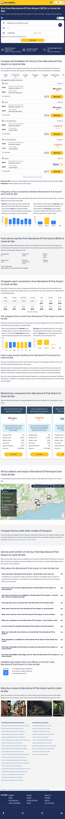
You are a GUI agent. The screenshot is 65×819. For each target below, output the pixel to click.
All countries (49, 803)
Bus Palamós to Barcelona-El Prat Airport (13, 751)
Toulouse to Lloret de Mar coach (41, 751)
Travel (29, 803)
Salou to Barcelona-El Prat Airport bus (12, 766)
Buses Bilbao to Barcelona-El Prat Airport (13, 734)
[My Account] (50, 2)
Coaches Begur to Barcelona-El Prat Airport (13, 731)
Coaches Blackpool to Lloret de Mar (42, 725)
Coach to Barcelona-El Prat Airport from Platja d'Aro (15, 763)
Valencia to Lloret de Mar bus (40, 754)
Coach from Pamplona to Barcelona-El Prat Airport (15, 754)
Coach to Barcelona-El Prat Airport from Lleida (14, 746)
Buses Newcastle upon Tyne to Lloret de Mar (44, 746)
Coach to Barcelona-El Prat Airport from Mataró (14, 748)
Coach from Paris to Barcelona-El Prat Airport (14, 757)
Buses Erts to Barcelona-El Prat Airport (12, 743)
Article (47, 800)
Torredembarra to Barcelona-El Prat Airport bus (14, 771)
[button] (49, 497)
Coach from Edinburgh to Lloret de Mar (43, 734)
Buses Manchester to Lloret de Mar (41, 743)
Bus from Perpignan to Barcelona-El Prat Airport (15, 760)
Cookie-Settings (32, 800)
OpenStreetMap (55, 519)
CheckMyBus (3, 789)
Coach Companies (15, 803)
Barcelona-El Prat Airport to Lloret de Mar (23, 540)
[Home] (7, 2)
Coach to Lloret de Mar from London (42, 740)
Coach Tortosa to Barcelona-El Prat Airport (13, 774)
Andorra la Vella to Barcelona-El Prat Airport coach (15, 725)
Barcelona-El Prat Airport (42, 486)
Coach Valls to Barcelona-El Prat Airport (12, 777)
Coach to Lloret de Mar (43, 789)
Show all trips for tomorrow (33, 177)
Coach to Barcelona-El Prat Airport (27, 789)
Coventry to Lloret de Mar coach (41, 731)
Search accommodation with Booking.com (14, 36)
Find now (57, 97)
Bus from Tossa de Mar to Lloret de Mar (43, 748)
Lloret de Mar (58, 486)
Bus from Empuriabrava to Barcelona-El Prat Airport (15, 740)
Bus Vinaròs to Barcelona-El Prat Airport (12, 780)
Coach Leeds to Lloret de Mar (40, 737)
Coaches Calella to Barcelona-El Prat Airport (13, 737)
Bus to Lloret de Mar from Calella (41, 728)
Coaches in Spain (12, 789)
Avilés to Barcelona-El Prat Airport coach (12, 728)
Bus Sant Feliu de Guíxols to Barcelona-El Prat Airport (16, 768)
